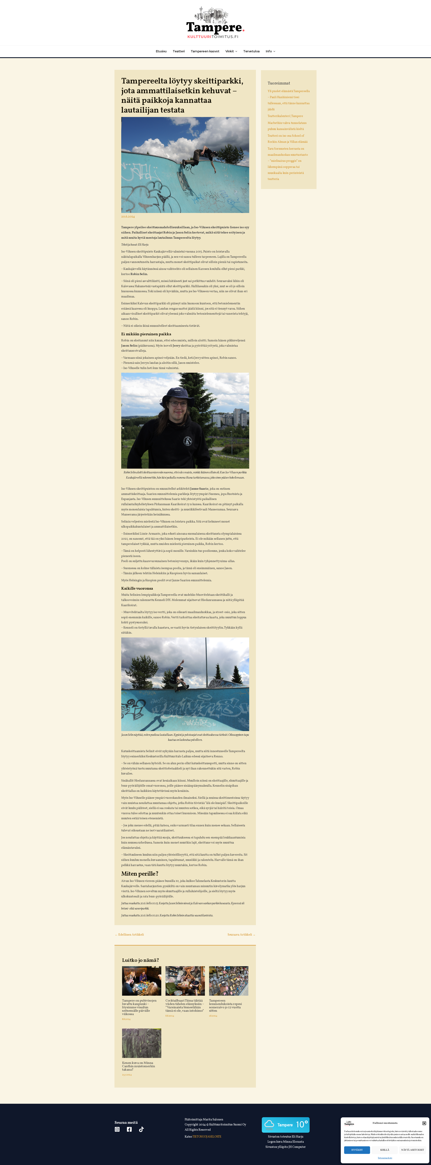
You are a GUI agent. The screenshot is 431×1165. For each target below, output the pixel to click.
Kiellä (384, 1150)
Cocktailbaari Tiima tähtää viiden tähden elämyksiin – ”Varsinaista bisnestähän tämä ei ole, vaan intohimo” (184, 1005)
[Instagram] (117, 1129)
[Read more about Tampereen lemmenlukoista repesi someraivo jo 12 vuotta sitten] (228, 981)
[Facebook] (129, 1129)
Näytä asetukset (412, 1150)
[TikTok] (141, 1129)
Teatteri (179, 51)
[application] (235, 51)
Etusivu (161, 51)
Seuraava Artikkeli (242, 935)
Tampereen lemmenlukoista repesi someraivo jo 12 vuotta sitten (225, 1005)
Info (269, 51)
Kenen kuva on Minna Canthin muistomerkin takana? (138, 1066)
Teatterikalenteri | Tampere (285, 116)
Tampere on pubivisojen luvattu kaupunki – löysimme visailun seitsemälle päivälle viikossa (139, 1007)
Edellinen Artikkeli (129, 935)
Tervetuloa (251, 51)
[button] (424, 1123)
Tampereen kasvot (205, 51)
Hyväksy (357, 1150)
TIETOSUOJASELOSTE (206, 1137)
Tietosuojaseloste (385, 1158)
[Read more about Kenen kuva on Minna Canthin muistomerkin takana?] (141, 1043)
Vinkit (229, 51)
